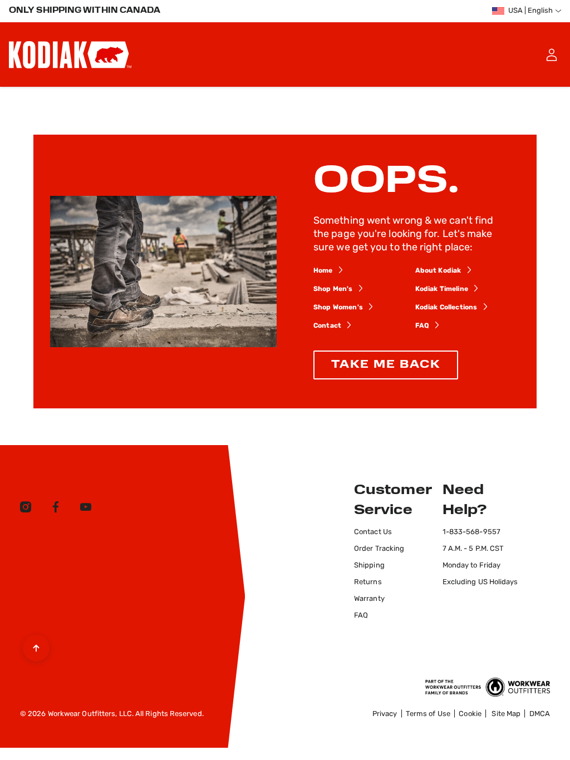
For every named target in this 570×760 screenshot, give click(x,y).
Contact (327, 326)
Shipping (369, 565)
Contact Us (373, 532)
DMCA (539, 714)
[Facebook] (55, 509)
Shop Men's (333, 289)
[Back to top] (36, 645)
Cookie (470, 714)
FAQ (422, 326)
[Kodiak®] (70, 54)
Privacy (384, 714)
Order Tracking (379, 548)
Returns (368, 582)
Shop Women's (338, 307)
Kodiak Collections (446, 307)
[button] (551, 54)
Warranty (369, 599)
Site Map (506, 714)
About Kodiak (438, 271)
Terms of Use (428, 714)
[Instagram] (25, 509)
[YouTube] (85, 509)
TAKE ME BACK (385, 365)
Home (323, 271)
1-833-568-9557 (471, 532)
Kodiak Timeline (441, 289)
